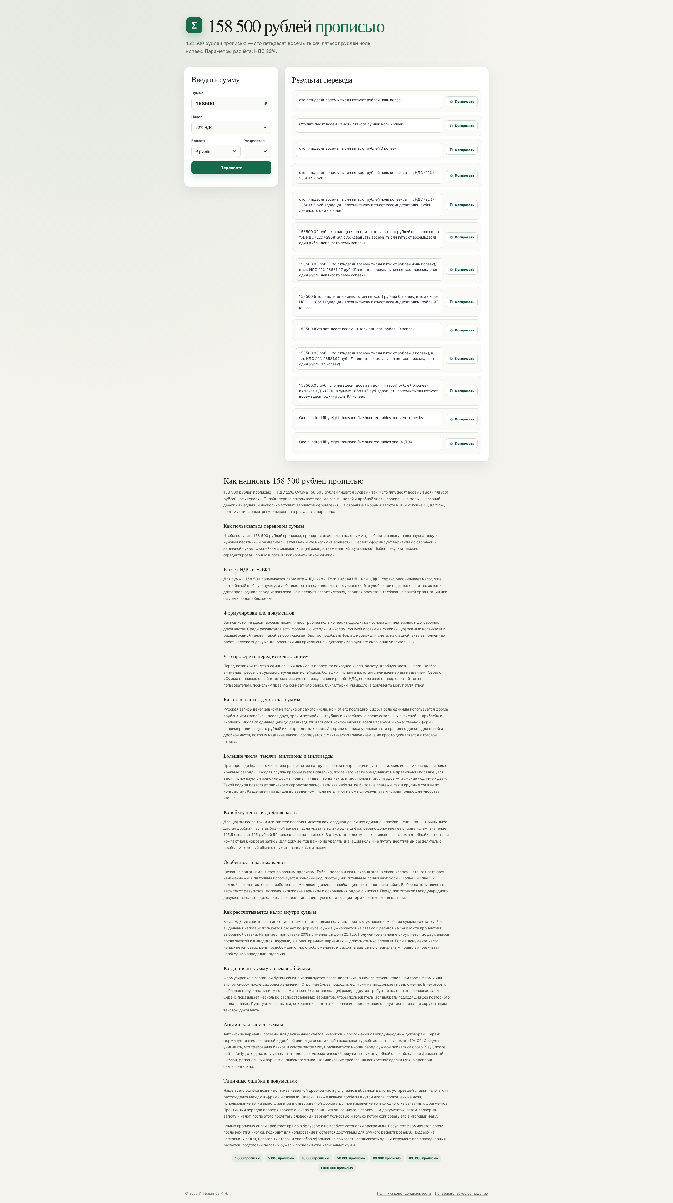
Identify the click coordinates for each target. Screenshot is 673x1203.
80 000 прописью (387, 1158)
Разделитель (255, 141)
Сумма (197, 93)
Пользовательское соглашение (461, 1193)
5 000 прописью (281, 1158)
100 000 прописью (423, 1158)
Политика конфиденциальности (404, 1193)
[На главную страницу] (194, 25)
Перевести (231, 167)
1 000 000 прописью (336, 1168)
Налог (196, 117)
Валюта (198, 141)
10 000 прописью (315, 1158)
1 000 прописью (247, 1158)
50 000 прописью (351, 1158)
